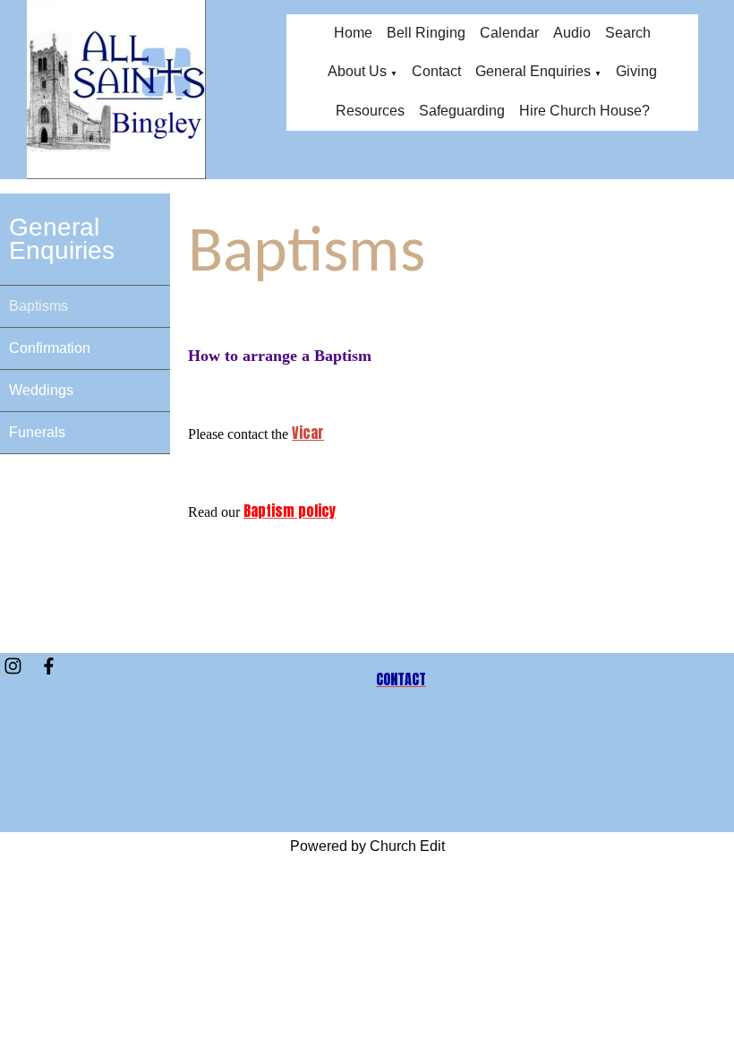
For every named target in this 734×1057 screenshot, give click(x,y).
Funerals (37, 432)
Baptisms (38, 306)
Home (353, 32)
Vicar (308, 432)
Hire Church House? (584, 110)
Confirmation (49, 348)
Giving (636, 71)
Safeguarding (462, 110)
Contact (436, 71)
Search (628, 32)
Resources (370, 110)
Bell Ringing (426, 32)
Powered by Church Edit (367, 846)
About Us (357, 71)
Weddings (41, 390)
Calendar (509, 32)
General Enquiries (533, 71)
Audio (572, 32)
